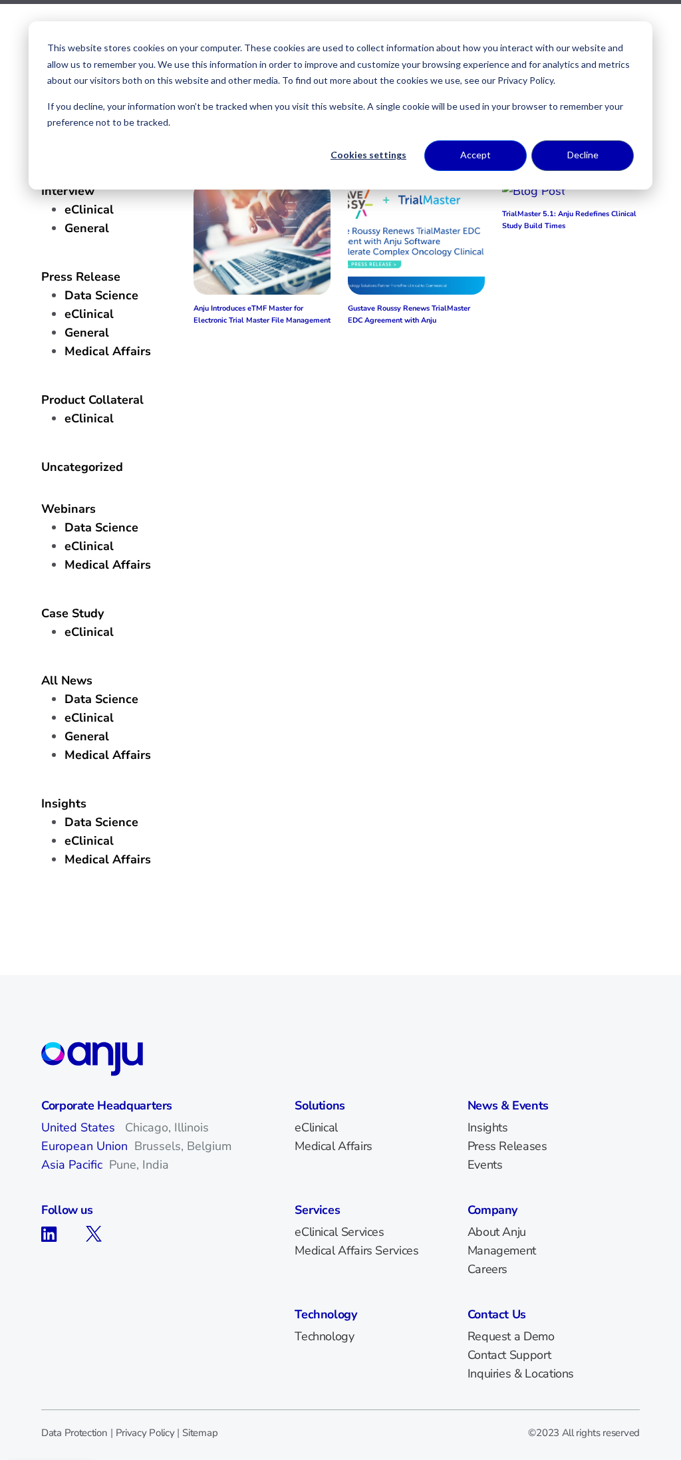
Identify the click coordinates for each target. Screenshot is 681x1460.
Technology (324, 1336)
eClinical (89, 718)
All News (66, 680)
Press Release (80, 277)
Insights (63, 803)
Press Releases (507, 1146)
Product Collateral (92, 400)
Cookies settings (368, 154)
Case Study (72, 613)
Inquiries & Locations (521, 1374)
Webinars (68, 509)
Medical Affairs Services (356, 1250)
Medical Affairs (108, 755)
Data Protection (74, 1432)
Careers (487, 1269)
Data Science (101, 699)
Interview (67, 191)
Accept (475, 154)
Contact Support (509, 1355)
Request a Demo (511, 1336)
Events (485, 1165)
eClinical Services (339, 1232)
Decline (583, 154)
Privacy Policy (145, 1432)
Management (502, 1250)
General (87, 736)
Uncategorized (82, 467)
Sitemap (199, 1432)
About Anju (497, 1232)
